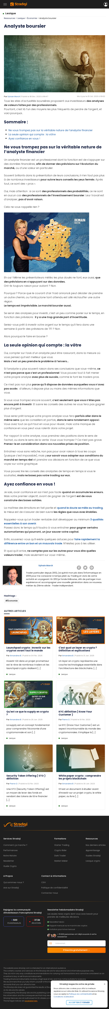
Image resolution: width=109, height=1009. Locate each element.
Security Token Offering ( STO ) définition (25, 777)
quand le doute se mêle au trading (80, 508)
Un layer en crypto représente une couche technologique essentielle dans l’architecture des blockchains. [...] (80, 664)
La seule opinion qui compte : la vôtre (32, 134)
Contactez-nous (49, 893)
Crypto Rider (60, 850)
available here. (31, 1001)
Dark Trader (60, 855)
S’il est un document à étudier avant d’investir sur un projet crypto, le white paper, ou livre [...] (80, 792)
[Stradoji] (18, 4)
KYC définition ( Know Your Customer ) (75, 713)
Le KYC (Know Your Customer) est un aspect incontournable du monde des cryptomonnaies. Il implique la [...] (80, 728)
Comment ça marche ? (15, 845)
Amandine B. (16, 655)
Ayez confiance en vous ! (24, 138)
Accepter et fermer (79, 1002)
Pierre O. (66, 719)
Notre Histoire (10, 855)
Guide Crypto (10, 866)
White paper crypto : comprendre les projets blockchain (80, 777)
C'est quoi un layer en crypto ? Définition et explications (78, 649)
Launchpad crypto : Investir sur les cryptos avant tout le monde (28, 649)
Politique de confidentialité (80, 994)
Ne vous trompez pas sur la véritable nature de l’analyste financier (51, 130)
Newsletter (8, 860)
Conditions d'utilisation (64, 996)
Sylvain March (14, 96)
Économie (32, 18)
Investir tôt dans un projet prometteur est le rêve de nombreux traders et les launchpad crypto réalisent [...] (27, 664)
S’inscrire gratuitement (75, 950)
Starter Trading (61, 845)
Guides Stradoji (93, 855)
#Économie (11, 600)
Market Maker (61, 860)
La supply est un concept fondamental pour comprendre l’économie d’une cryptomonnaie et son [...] (28, 728)
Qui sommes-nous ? (13, 882)
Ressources (9, 18)
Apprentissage (93, 850)
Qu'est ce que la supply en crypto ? (27, 713)
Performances (10, 850)
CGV (43, 882)
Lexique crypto (93, 860)
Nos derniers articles (96, 845)
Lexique (10, 13)
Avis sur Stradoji (11, 887)
